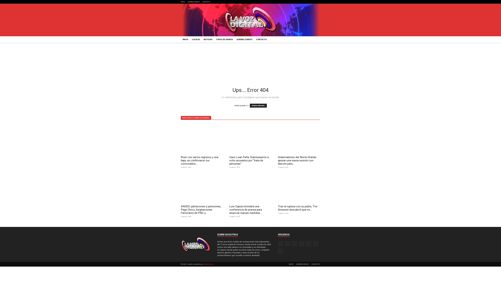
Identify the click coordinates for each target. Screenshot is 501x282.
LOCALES (196, 39)
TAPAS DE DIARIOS (224, 39)
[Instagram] (297, 2)
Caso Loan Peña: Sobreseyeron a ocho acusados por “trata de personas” (249, 160)
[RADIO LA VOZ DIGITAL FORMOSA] (250, 20)
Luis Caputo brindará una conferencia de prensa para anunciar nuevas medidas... (245, 210)
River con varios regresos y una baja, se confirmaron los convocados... (199, 160)
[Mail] (301, 2)
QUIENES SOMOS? (194, 2)
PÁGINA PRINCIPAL (258, 106)
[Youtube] (318, 2)
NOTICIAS (208, 39)
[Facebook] (292, 2)
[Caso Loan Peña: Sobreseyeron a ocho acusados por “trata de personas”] (250, 138)
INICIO (183, 2)
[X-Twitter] (310, 2)
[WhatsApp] (314, 2)
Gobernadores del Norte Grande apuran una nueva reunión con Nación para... (297, 160)
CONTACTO (206, 2)
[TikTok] (305, 2)
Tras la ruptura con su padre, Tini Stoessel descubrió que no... (297, 208)
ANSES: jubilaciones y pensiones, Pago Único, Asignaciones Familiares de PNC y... (201, 210)
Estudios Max (208, 264)
